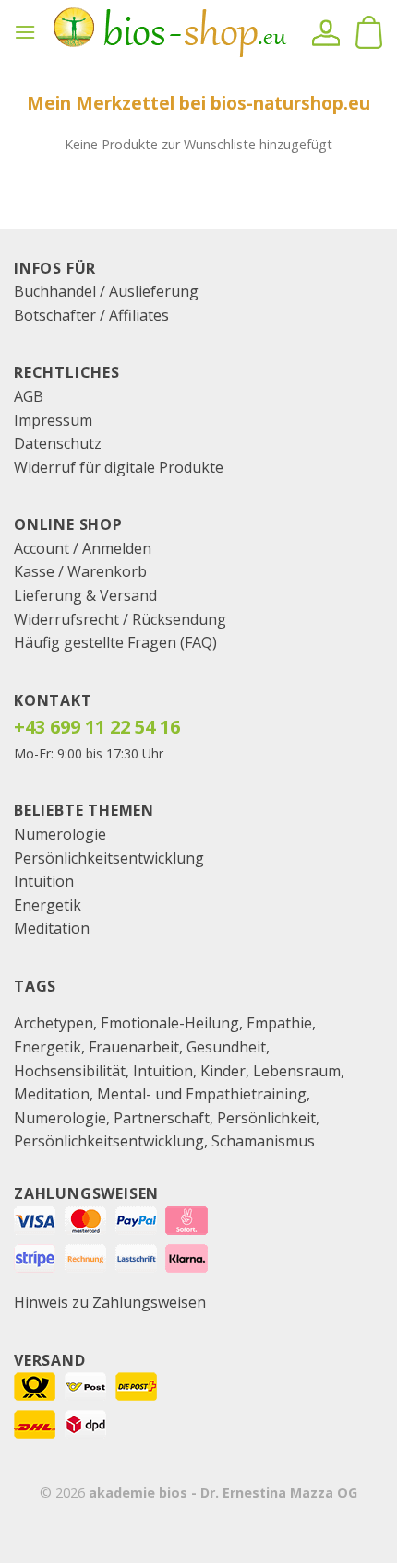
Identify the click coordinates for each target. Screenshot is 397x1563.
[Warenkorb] (368, 32)
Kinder (223, 1071)
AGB (28, 396)
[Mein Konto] (326, 32)
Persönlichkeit (266, 1118)
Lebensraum (297, 1071)
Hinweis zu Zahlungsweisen (110, 1302)
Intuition (44, 881)
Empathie (279, 1023)
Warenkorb (107, 571)
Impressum (53, 420)
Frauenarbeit (134, 1047)
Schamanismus (263, 1141)
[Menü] (25, 31)
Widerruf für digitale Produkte (118, 467)
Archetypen (53, 1023)
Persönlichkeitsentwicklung (109, 858)
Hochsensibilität (70, 1071)
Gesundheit (226, 1047)
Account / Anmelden (82, 548)
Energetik (47, 905)
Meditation (52, 928)
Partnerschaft (162, 1118)
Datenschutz (58, 443)
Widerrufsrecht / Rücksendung (120, 619)
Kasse (34, 571)
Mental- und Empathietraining (202, 1094)
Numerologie (60, 834)
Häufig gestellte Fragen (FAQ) (115, 642)
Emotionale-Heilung (170, 1023)
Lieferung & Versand (85, 595)
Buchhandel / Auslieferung (106, 291)
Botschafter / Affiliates (91, 315)
